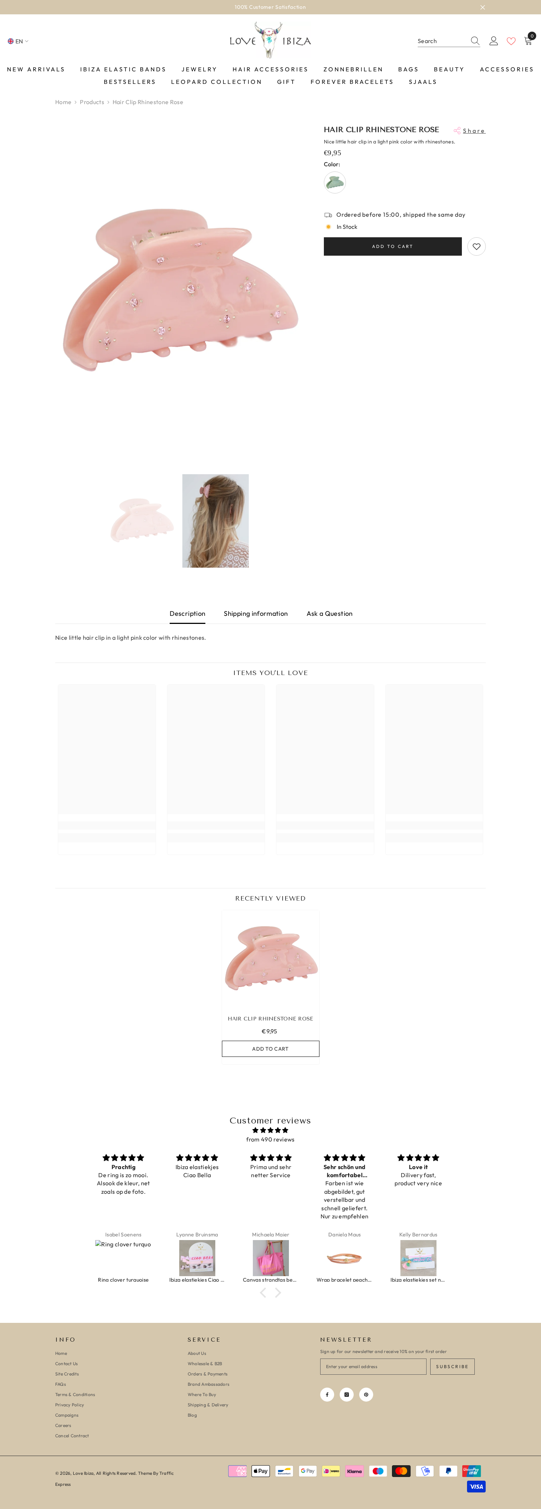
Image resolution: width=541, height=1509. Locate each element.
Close (483, 7)
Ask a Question (330, 613)
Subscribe (452, 1366)
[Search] (449, 41)
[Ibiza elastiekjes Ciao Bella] (124, 1258)
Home (63, 102)
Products (92, 102)
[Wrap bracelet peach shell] (271, 1258)
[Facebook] (327, 1395)
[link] (107, 825)
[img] (270, 1130)
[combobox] (442, 41)
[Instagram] (347, 1395)
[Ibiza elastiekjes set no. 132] (345, 1258)
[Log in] (493, 41)
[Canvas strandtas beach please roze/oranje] (197, 1258)
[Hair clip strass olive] (334, 182)
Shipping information (256, 613)
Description (187, 613)
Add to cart (393, 246)
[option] (178, 291)
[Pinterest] (366, 1395)
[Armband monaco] (418, 1258)
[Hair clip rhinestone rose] (270, 959)
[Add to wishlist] (476, 246)
